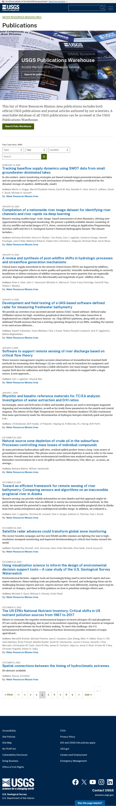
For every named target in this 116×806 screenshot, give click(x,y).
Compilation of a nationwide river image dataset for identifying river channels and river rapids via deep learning (56, 212)
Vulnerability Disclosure (14, 755)
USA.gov (64, 749)
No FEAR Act (9, 749)
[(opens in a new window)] (75, 781)
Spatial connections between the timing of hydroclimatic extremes (55, 666)
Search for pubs (33, 74)
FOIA (63, 731)
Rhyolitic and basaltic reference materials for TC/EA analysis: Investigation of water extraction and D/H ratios (51, 398)
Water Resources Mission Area (21, 17)
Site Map (7, 743)
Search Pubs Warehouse (18, 126)
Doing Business (10, 761)
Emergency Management (73, 761)
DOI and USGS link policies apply (77, 743)
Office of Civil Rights (13, 767)
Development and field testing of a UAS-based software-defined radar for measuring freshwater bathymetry (53, 305)
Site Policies (8, 737)
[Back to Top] (105, 795)
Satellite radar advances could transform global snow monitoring (54, 531)
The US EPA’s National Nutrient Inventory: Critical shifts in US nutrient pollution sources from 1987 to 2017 (51, 613)
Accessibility (9, 731)
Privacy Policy (67, 737)
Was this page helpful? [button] (90, 803)
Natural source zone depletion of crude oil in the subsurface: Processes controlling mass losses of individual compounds (50, 443)
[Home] (10, 10)
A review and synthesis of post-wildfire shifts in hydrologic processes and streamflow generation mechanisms (57, 260)
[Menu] (110, 8)
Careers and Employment (73, 755)
